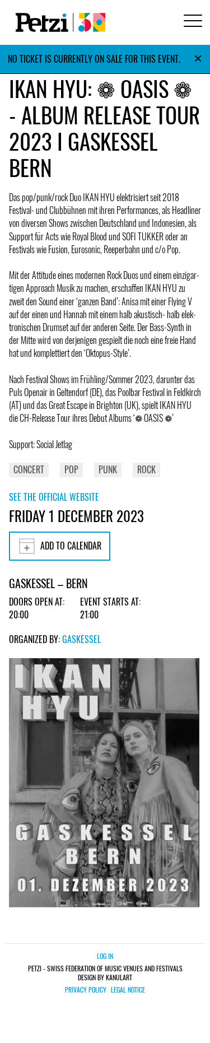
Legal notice (128, 989)
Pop (71, 469)
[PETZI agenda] (58, 22)
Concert (28, 469)
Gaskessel (81, 639)
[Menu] (191, 22)
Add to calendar (70, 545)
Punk (108, 469)
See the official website (54, 497)
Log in (105, 956)
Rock (146, 469)
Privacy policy (85, 989)
